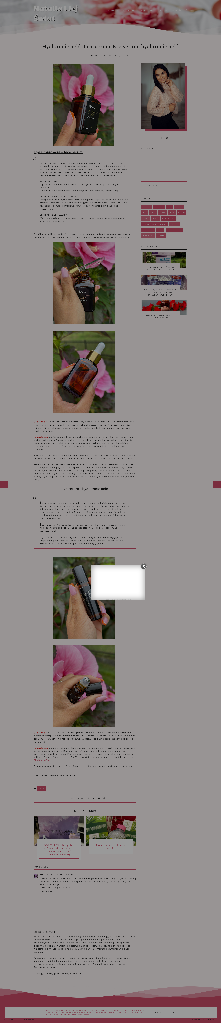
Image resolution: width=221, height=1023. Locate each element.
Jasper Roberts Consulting (119, 599)
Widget (129, 599)
